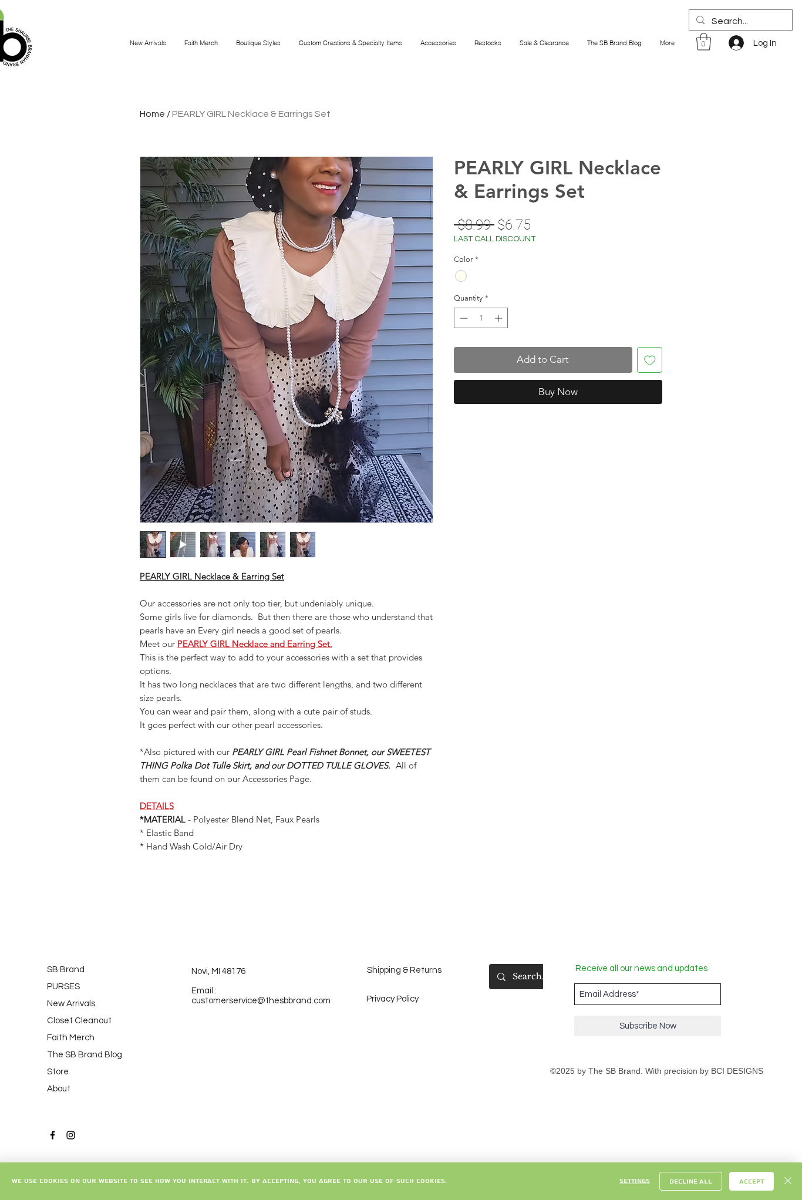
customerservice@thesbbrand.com (261, 1000)
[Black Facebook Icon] (52, 1135)
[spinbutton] (481, 318)
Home (152, 114)
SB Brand (66, 969)
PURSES (63, 986)
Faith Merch (71, 1037)
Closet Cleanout (79, 1020)
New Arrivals (71, 1003)
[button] (703, 41)
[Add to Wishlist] (650, 360)
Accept (751, 1181)
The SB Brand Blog (79, 1054)
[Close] (788, 1181)
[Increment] (500, 318)
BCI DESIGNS (737, 1071)
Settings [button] (634, 1181)
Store (58, 1071)
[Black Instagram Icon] (70, 1135)
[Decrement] (463, 318)
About (58, 1088)
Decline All (690, 1181)
